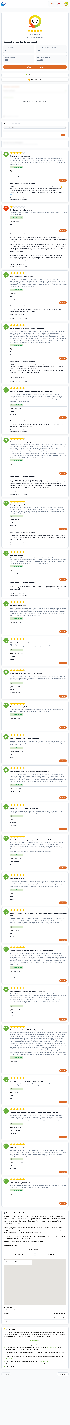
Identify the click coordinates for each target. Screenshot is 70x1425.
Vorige (7, 1374)
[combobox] (35, 127)
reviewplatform (52, 1347)
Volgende (62, 1374)
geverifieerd (9, 1358)
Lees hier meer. (44, 1361)
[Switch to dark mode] (54, 4)
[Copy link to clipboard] (51, 4)
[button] (35, 1366)
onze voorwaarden (52, 1345)
